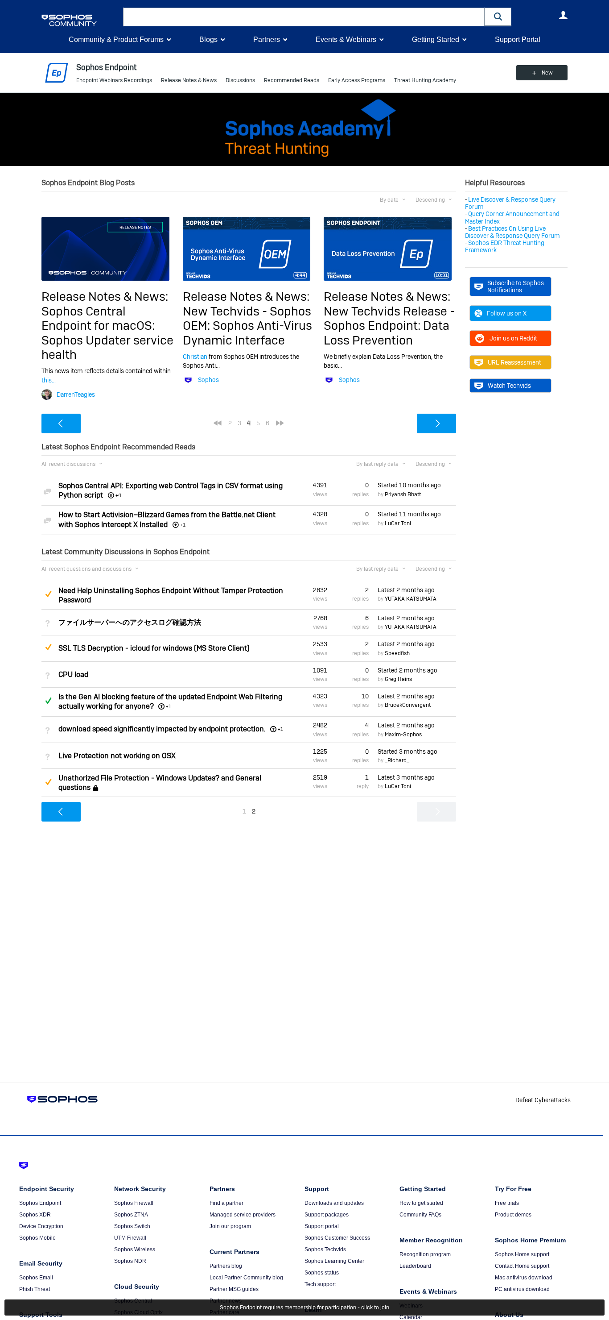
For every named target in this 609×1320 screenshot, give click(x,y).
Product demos (513, 1215)
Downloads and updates (334, 1203)
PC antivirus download (522, 1289)
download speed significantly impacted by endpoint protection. (162, 729)
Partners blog (226, 1266)
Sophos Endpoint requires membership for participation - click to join (304, 1307)
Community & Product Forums (116, 39)
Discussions (240, 80)
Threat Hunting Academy (425, 80)
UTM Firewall (130, 1238)
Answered (48, 700)
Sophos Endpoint (40, 1203)
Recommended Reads (291, 80)
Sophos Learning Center (334, 1261)
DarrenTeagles (76, 394)
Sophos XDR (35, 1215)
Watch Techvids (509, 386)
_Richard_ (397, 760)
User (563, 15)
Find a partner (226, 1203)
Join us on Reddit (513, 338)
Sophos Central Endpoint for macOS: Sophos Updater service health (107, 332)
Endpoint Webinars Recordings (114, 80)
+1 (168, 706)
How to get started (421, 1203)
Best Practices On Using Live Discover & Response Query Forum (512, 232)
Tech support (320, 1284)
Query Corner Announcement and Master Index (512, 217)
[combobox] (303, 17)
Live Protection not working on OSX (117, 755)
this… (48, 380)
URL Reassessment (514, 362)
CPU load (73, 674)
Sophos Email (36, 1277)
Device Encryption (41, 1226)
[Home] (80, 20)
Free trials (507, 1203)
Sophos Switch (132, 1226)
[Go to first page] (217, 423)
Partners (266, 39)
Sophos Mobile (37, 1238)
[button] (498, 17)
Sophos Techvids (325, 1249)
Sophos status (321, 1273)
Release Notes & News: (104, 296)
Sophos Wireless (134, 1249)
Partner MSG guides (234, 1289)
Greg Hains (398, 679)
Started (409, 485)
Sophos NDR (130, 1261)
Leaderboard (415, 1266)
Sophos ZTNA (131, 1215)
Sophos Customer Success (337, 1238)
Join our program (230, 1226)
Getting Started (435, 39)
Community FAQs (420, 1215)
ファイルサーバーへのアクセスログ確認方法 (129, 622)
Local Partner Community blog (246, 1277)
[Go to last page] (280, 423)
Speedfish (397, 653)
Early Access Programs (356, 80)
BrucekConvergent (408, 705)
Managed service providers (243, 1215)
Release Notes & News (189, 80)
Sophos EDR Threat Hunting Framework (504, 246)
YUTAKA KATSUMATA (410, 598)
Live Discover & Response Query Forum (510, 203)
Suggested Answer (48, 594)
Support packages (326, 1215)
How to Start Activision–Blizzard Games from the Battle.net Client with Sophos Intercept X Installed (167, 519)
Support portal (321, 1226)
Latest (406, 590)
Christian (195, 357)
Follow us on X (507, 313)
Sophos (208, 380)
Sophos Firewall (133, 1203)
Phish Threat (34, 1289)
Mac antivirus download (523, 1277)
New (547, 72)
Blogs (208, 39)
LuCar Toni (398, 523)
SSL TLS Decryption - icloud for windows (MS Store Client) (154, 648)
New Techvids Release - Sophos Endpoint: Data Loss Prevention (389, 325)
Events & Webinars (346, 39)
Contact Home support (522, 1266)
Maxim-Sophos (403, 734)
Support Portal (517, 39)
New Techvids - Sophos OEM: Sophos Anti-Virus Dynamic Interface (247, 325)
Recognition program (425, 1254)
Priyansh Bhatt (403, 494)
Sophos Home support (522, 1254)
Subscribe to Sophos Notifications (515, 286)
